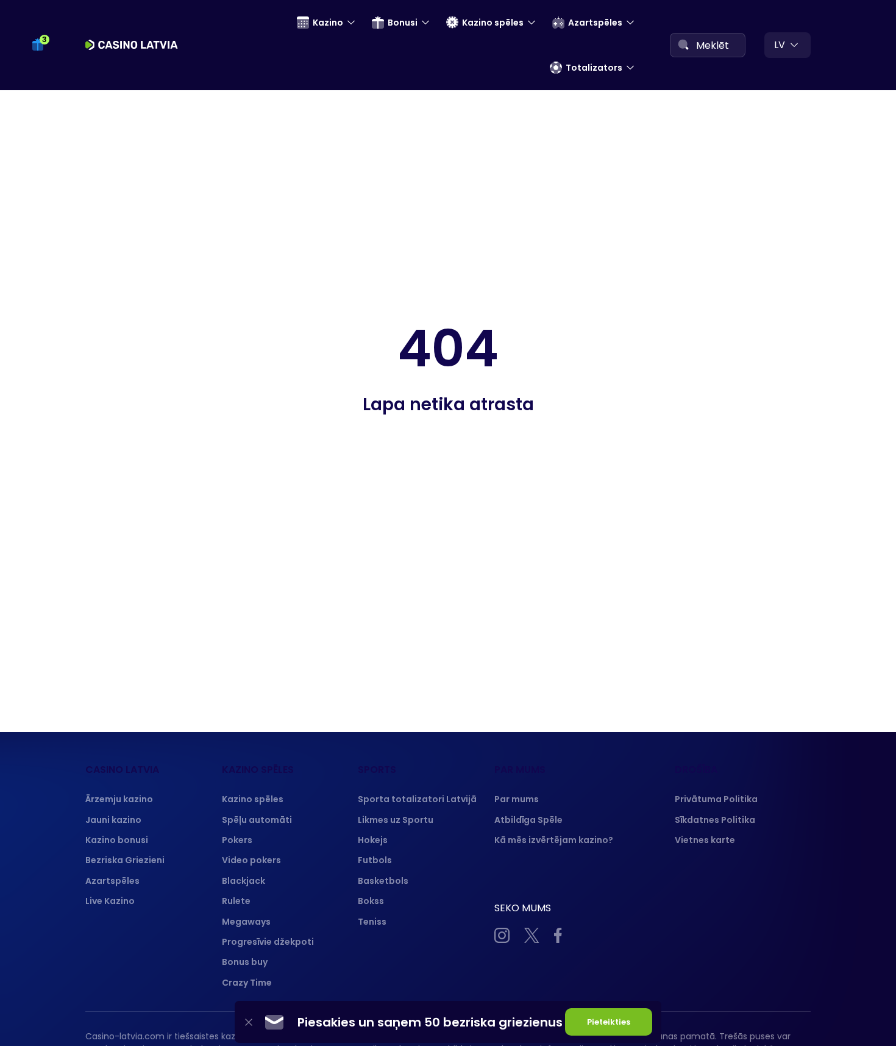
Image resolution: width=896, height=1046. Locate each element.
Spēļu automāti (257, 820)
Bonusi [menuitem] (403, 22)
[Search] (683, 44)
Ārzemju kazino (119, 799)
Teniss (372, 922)
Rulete (236, 901)
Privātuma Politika (716, 799)
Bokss (371, 901)
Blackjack (243, 881)
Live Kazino (110, 901)
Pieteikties (608, 1022)
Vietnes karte (705, 840)
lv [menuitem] (779, 45)
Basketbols (383, 881)
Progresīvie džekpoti (268, 942)
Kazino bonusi (116, 840)
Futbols (375, 860)
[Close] (249, 1022)
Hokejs (373, 840)
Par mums (516, 799)
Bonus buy (245, 962)
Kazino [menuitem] (328, 22)
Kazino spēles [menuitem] (493, 22)
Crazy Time (247, 983)
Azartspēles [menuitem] (595, 22)
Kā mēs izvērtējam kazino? (553, 840)
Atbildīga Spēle (528, 820)
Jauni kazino (113, 820)
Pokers (237, 840)
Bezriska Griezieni (125, 860)
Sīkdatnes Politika (715, 820)
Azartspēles (112, 881)
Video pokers (251, 860)
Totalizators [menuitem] (594, 68)
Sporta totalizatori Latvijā (417, 799)
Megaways (246, 922)
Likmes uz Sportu (395, 820)
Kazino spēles (252, 799)
